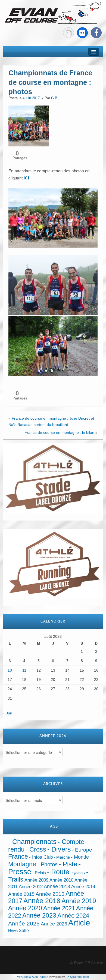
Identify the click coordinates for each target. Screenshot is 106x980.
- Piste (68, 864)
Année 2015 (21, 894)
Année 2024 (73, 915)
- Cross (36, 849)
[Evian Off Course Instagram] (68, 32)
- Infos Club (41, 857)
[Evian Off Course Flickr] (82, 32)
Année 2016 (50, 894)
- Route (58, 872)
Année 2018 (41, 900)
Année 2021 (59, 908)
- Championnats (32, 841)
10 (10, 670)
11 (24, 670)
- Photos (47, 864)
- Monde (80, 857)
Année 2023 (39, 915)
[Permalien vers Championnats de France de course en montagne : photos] (28, 125)
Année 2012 (31, 886)
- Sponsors (77, 873)
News (13, 931)
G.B (54, 98)
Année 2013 (57, 886)
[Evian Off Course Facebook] (96, 32)
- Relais (39, 872)
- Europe (82, 850)
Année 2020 (25, 908)
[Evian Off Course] (53, 13)
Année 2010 (61, 880)
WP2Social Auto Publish (32, 976)
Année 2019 (78, 900)
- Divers (59, 849)
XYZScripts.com (78, 976)
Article (79, 922)
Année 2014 (83, 886)
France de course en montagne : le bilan (59, 432)
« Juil (7, 713)
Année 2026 (54, 924)
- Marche (62, 857)
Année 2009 (36, 880)
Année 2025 (24, 923)
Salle (24, 930)
